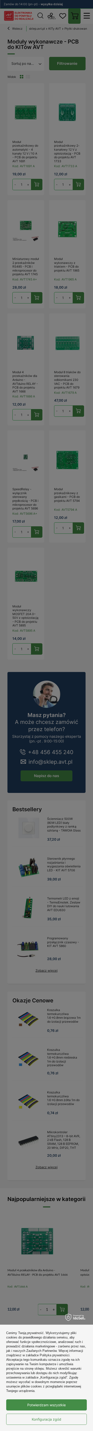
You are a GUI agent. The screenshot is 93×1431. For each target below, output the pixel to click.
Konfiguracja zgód (46, 1419)
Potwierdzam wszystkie (46, 1405)
